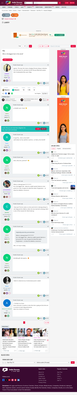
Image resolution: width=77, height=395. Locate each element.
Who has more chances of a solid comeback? (60, 214)
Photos (64, 7)
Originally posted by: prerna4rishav (25, 232)
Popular (59, 148)
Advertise (41, 374)
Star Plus (59, 372)
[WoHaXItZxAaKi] (13, 90)
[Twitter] (6, 380)
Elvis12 (70, 182)
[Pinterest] (15, 380)
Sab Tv (59, 380)
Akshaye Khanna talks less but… (59, 196)
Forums (10, 7)
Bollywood (55, 161)
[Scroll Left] (3, 100)
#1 (48, 65)
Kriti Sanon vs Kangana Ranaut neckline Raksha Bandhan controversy (62, 204)
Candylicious (69, 190)
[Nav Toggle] (2, 3)
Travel (54, 185)
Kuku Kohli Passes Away (57, 222)
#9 (48, 277)
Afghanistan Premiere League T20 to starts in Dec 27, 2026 (62, 155)
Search (73, 46)
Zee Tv (59, 374)
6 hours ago (65, 182)
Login (66, 2)
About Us (41, 372)
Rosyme (70, 217)
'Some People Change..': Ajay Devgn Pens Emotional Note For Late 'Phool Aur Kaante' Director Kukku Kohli (24, 343)
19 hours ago (65, 224)
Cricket (54, 152)
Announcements (67, 148)
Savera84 (70, 175)
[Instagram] (12, 380)
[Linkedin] (18, 380)
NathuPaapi (69, 207)
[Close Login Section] (47, 129)
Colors (59, 376)
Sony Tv (59, 378)
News (3, 7)
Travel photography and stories (59, 188)
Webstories (48, 7)
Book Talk (55, 169)
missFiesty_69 (69, 234)
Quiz (22, 7)
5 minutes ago (62, 190)
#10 (48, 300)
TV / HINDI (5, 337)
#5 (48, 181)
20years (7, 90)
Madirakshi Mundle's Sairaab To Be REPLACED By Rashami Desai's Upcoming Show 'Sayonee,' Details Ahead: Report (9, 344)
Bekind (70, 198)
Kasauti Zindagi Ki (10, 19)
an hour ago (64, 165)
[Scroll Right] (48, 100)
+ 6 (9, 196)
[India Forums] (14, 2)
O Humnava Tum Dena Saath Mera (60, 228)
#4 (48, 157)
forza (71, 224)
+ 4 (9, 80)
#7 (48, 226)
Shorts (29, 7)
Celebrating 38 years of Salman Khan (61, 163)
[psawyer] (3, 90)
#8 (48, 254)
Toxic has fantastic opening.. (59, 180)
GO (59, 2)
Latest (53, 148)
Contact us (41, 376)
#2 (48, 104)
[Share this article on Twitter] (9, 93)
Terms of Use (42, 380)
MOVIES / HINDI (21, 337)
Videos (57, 7)
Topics (16, 7)
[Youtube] (9, 380)
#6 (48, 203)
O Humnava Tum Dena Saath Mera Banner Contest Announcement (62, 231)
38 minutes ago (61, 158)
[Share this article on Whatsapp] (12, 93)
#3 (48, 134)
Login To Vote (7, 59)
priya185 (70, 165)
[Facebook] (3, 380)
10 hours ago (65, 198)
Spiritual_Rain (69, 158)
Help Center (41, 378)
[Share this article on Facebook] (6, 93)
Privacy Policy (42, 382)
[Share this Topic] (3, 93)
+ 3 (9, 150)
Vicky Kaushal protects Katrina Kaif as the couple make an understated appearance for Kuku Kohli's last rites (40, 343)
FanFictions (39, 7)
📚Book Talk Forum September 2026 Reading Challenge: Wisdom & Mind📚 (61, 171)
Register (72, 2)
